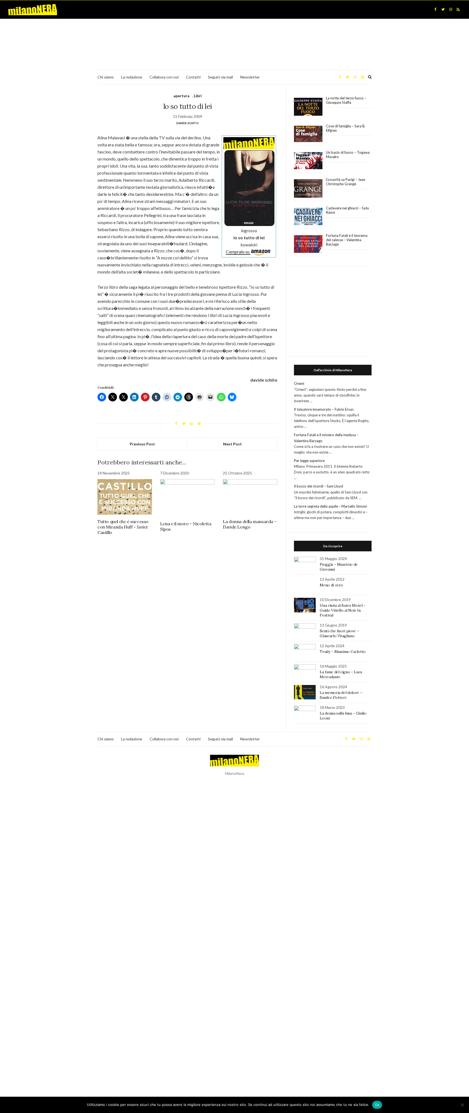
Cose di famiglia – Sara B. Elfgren (345, 128)
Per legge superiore (309, 460)
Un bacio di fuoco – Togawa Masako (348, 154)
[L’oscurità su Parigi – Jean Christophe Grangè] (308, 188)
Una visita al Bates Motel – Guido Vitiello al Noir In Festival (343, 610)
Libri (198, 95)
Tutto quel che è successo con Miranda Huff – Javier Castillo (122, 527)
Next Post (232, 444)
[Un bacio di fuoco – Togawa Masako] (308, 160)
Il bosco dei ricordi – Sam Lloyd (318, 486)
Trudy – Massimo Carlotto (343, 651)
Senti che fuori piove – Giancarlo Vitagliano (339, 633)
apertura (181, 95)
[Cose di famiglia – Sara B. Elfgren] (308, 134)
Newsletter (250, 77)
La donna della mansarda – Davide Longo (249, 524)
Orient (299, 383)
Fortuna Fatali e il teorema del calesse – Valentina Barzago (346, 239)
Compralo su (238, 251)
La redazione (131, 77)
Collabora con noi (164, 77)
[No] (462, 1105)
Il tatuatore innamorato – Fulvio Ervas (324, 409)
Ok (377, 1105)
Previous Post (142, 444)
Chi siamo (105, 77)
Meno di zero (331, 585)
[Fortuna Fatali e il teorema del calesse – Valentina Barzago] (308, 244)
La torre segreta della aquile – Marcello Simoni (330, 506)
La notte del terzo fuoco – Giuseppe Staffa (346, 100)
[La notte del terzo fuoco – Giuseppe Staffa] (308, 107)
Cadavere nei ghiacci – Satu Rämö (347, 210)
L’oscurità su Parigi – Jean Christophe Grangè (345, 181)
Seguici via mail (220, 77)
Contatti (193, 77)
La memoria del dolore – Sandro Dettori (341, 695)
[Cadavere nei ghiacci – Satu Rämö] (308, 216)
